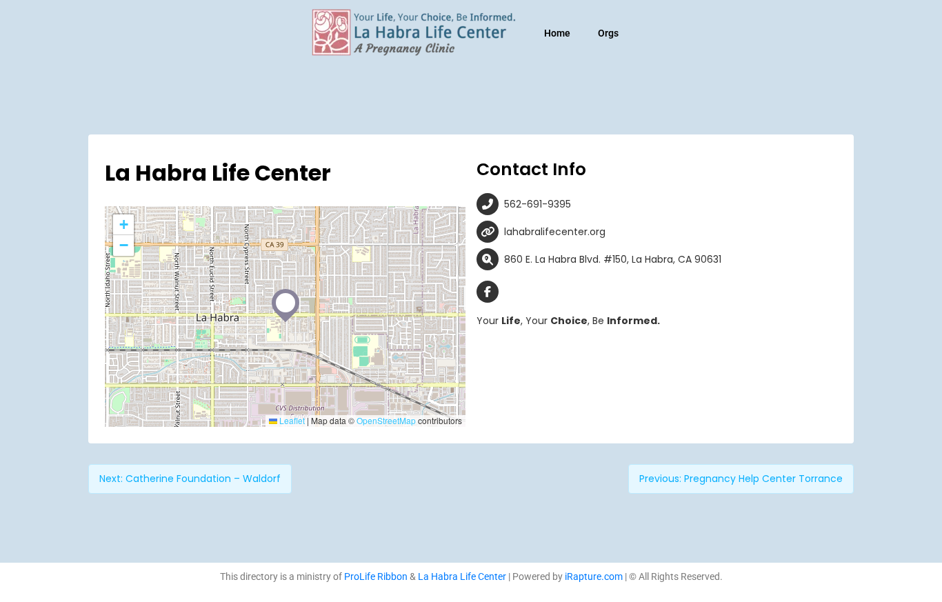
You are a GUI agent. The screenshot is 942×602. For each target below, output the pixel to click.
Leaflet (291, 420)
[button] (285, 303)
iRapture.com (594, 576)
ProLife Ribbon (376, 576)
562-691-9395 (537, 204)
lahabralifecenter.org (554, 232)
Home (557, 33)
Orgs (608, 33)
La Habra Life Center (462, 576)
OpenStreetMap (386, 420)
